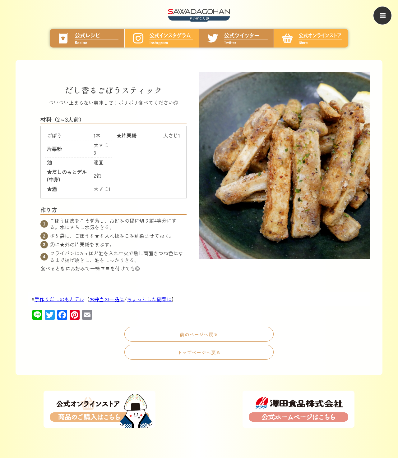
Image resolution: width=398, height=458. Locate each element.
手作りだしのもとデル (59, 299)
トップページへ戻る (199, 352)
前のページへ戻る (199, 334)
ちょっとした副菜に (149, 299)
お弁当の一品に (106, 299)
